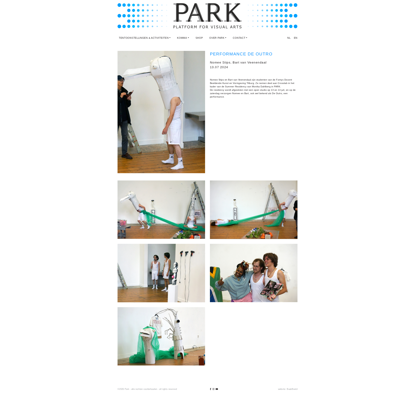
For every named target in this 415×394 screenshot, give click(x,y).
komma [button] (182, 37)
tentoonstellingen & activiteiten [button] (144, 37)
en (295, 37)
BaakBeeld (292, 389)
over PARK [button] (216, 37)
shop (199, 37)
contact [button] (239, 37)
